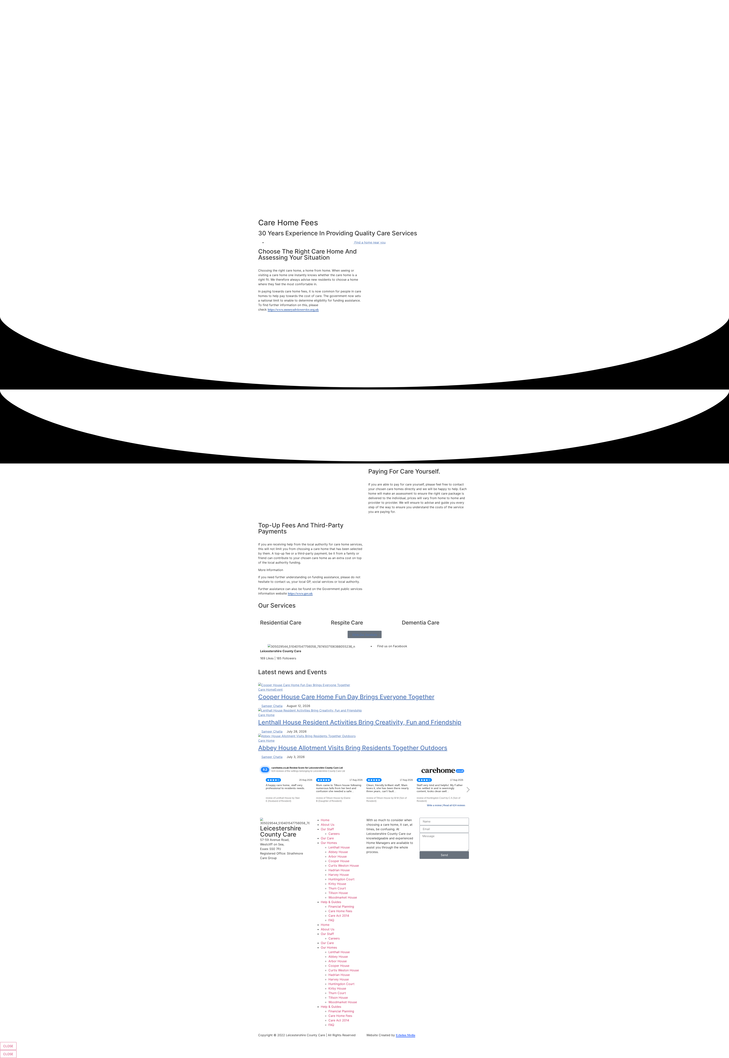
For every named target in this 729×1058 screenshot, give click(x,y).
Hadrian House (339, 870)
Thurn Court (337, 888)
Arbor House (337, 856)
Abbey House (338, 852)
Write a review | (435, 805)
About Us (327, 824)
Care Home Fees (340, 911)
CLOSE (8, 1046)
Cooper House (338, 861)
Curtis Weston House (343, 865)
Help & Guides (331, 902)
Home (325, 820)
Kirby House (337, 884)
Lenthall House (339, 847)
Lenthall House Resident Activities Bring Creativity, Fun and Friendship (359, 722)
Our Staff (327, 829)
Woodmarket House (342, 897)
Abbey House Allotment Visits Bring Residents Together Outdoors (352, 748)
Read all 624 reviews (454, 805)
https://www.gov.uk (300, 593)
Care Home (266, 689)
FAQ (331, 920)
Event (279, 689)
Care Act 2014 (338, 915)
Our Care (327, 838)
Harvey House (338, 875)
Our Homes (329, 843)
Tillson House (338, 893)
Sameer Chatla (271, 706)
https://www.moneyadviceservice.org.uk (293, 309)
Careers (334, 834)
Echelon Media (405, 1035)
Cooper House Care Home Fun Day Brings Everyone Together (346, 697)
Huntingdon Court (341, 879)
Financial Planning (341, 906)
